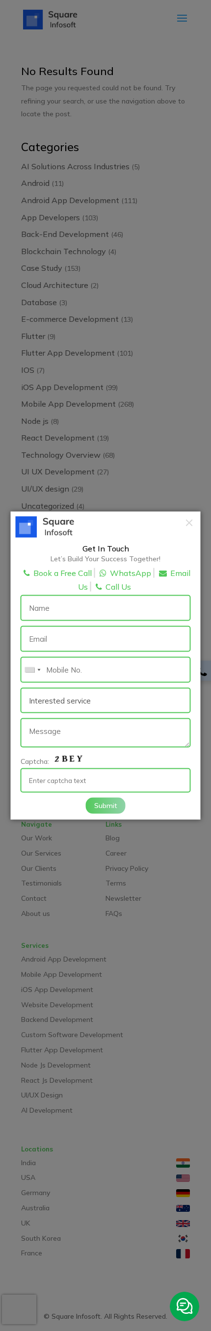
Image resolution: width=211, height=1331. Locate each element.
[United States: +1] (32, 669)
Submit (105, 805)
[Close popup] (189, 522)
